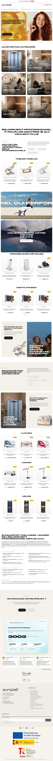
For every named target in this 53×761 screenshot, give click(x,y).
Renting (32, 701)
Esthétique (35, 68)
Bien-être (8, 114)
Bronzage (9, 67)
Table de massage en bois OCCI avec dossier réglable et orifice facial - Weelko (26, 180)
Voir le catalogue (26, 208)
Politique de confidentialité (36, 696)
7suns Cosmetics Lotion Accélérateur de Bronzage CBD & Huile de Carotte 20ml (26, 518)
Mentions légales (34, 693)
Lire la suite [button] (4, 666)
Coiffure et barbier (36, 89)
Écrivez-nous (33, 700)
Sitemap (32, 707)
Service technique (34, 702)
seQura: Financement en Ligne (36, 705)
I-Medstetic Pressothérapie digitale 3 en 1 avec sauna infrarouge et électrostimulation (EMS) (9, 276)
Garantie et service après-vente (36, 697)
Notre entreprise (34, 690)
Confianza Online (34, 698)
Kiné (31, 114)
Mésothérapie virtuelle (11, 90)
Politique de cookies (34, 694)
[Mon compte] (46, 5)
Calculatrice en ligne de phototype (37, 708)
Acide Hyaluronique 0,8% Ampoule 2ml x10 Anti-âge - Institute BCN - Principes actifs (26, 310)
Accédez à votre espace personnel (37, 704)
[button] (50, 5)
